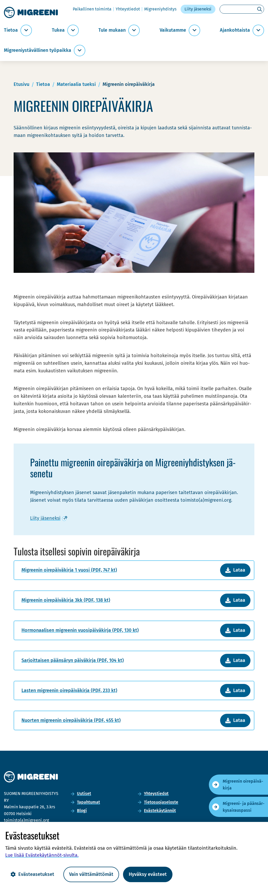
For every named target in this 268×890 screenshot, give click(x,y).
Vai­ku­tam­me (173, 30)
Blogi (82, 810)
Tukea (58, 30)
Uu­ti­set (84, 793)
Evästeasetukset (36, 874)
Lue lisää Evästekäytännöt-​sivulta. (42, 855)
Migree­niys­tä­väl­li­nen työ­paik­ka (37, 50)
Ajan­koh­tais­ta (235, 30)
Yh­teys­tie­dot (128, 9)
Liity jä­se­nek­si (198, 9)
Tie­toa (11, 30)
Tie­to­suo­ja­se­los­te (161, 802)
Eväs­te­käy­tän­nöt (160, 810)
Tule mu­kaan (112, 30)
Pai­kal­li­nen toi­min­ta (92, 9)
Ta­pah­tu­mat (88, 802)
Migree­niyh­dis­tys (160, 9)
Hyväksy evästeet (148, 874)
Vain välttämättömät (91, 874)
